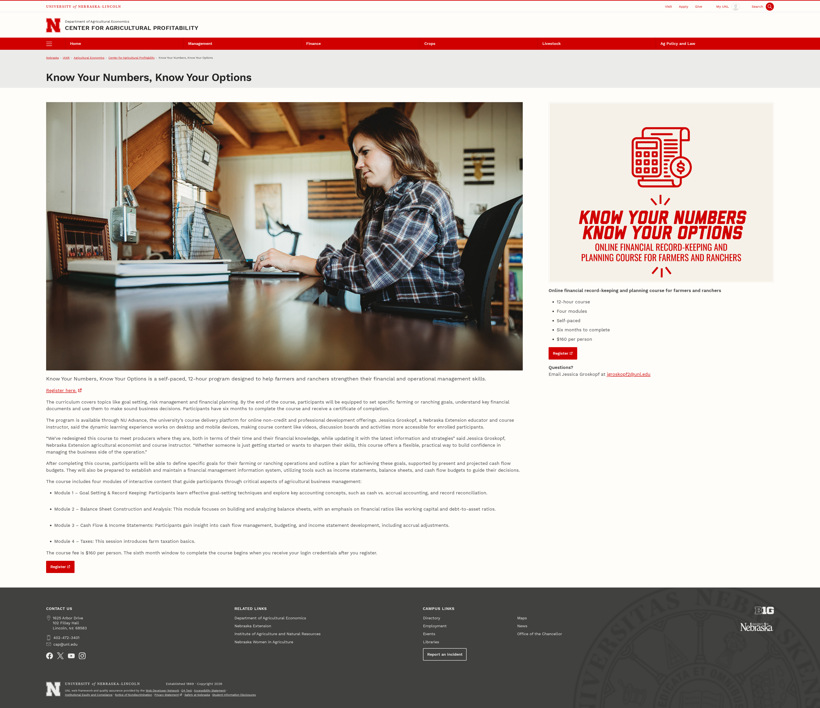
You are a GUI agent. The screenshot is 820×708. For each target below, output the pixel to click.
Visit (668, 6)
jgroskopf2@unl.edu (628, 374)
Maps (522, 618)
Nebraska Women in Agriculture (263, 642)
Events (429, 634)
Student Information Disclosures (234, 694)
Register (58, 566)
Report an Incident (445, 654)
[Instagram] (82, 655)
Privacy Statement (166, 694)
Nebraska (52, 57)
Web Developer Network (162, 690)
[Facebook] (49, 655)
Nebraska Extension (252, 626)
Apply (683, 6)
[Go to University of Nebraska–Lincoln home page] (53, 25)
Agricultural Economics (89, 57)
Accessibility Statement (210, 690)
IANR (66, 57)
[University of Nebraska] (757, 627)
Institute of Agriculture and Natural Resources (277, 634)
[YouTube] (71, 655)
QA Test (186, 690)
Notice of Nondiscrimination (133, 694)
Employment (435, 626)
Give (698, 6)
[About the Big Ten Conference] (764, 610)
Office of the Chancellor (539, 634)
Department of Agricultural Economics (97, 21)
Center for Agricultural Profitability (131, 27)
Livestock (551, 43)
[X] (60, 655)
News (522, 626)
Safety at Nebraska (197, 694)
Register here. (61, 390)
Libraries (431, 642)
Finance (313, 43)
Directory (431, 618)
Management (200, 43)
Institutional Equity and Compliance (89, 694)
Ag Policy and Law (677, 43)
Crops (429, 43)
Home (75, 43)
